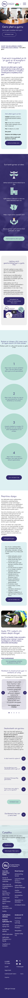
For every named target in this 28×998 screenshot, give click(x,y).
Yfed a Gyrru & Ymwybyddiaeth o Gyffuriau (7, 886)
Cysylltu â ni (8, 845)
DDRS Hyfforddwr (7, 934)
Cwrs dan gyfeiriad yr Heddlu (14, 46)
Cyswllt (6, 966)
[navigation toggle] (24, 3)
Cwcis (21, 973)
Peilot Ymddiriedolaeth (7, 658)
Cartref (3, 46)
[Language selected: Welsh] (18, 4)
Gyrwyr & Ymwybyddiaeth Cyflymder (7, 879)
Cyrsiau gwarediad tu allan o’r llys (6, 893)
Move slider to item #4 (16, 712)
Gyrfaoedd (18, 918)
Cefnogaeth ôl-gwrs (9, 538)
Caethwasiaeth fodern (10, 973)
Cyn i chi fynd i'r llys (14, 477)
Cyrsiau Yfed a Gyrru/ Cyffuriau (9, 47)
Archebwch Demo (20, 905)
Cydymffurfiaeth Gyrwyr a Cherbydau (19, 880)
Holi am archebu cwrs (13, 143)
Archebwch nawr (9, 34)
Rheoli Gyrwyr (19, 871)
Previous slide (3, 693)
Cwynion (7, 977)
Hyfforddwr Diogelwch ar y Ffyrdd (6, 939)
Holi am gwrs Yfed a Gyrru (12, 851)
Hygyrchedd (8, 970)
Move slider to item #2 (11, 712)
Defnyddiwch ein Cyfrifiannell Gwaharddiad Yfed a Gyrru (14, 301)
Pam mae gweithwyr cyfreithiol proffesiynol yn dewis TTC (14, 662)
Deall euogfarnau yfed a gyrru (14, 238)
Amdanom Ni (19, 915)
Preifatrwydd (20, 966)
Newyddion (18, 930)
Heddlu (4, 911)
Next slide (25, 693)
